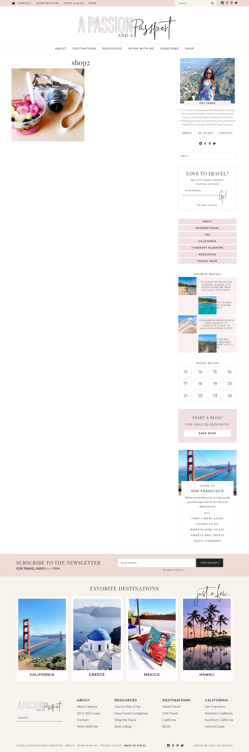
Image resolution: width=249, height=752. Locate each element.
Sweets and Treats (207, 535)
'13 (185, 372)
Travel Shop (207, 261)
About (187, 133)
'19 (215, 383)
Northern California (219, 713)
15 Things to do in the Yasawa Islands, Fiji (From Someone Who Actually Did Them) (216, 286)
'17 (185, 383)
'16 (229, 372)
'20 (229, 383)
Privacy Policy (111, 745)
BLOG (166, 726)
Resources (207, 254)
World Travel (171, 706)
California (208, 241)
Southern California (219, 720)
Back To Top (133, 745)
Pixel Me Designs (221, 745)
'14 (200, 372)
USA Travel (170, 713)
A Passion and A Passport (124, 24)
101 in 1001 (205, 133)
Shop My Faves (125, 720)
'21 (185, 396)
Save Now (207, 433)
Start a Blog (74, 3)
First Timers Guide (207, 518)
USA (207, 234)
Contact (25, 3)
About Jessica (87, 706)
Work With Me (87, 726)
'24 (229, 396)
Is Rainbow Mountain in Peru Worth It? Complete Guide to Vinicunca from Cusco (216, 324)
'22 (199, 396)
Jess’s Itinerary (207, 540)
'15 (215, 372)
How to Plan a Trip (127, 706)
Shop (93, 3)
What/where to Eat (207, 529)
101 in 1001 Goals (88, 713)
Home (13, 3)
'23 (214, 396)
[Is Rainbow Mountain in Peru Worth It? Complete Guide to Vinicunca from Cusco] (188, 325)
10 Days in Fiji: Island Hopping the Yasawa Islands (216, 305)
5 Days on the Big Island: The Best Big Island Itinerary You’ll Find (216, 343)
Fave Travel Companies (131, 713)
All (207, 512)
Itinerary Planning (207, 247)
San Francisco (215, 706)
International (207, 228)
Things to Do (207, 523)
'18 (200, 383)
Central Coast (215, 726)
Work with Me (47, 3)
